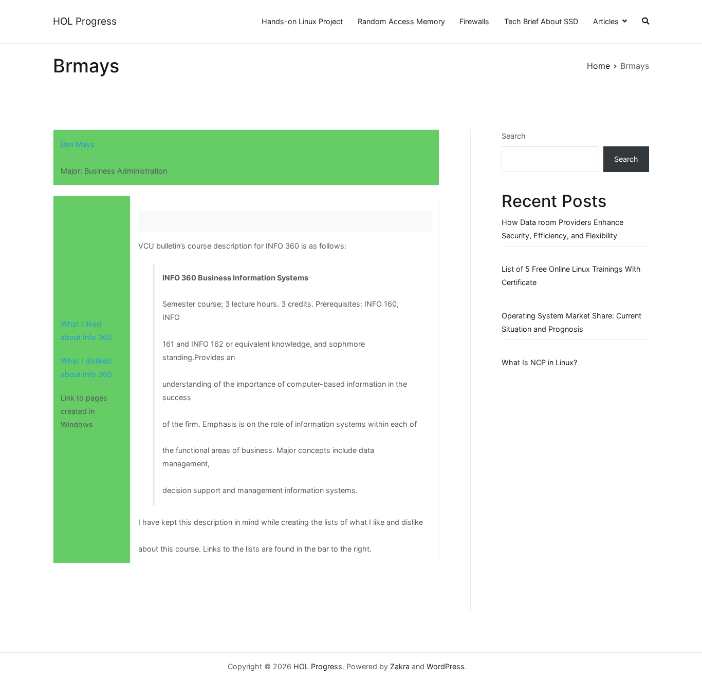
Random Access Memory (401, 21)
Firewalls (474, 21)
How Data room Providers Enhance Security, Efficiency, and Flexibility (562, 229)
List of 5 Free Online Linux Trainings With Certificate (571, 275)
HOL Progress (85, 21)
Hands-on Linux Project (302, 21)
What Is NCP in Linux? (539, 362)
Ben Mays (78, 144)
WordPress (446, 666)
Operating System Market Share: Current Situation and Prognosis (571, 322)
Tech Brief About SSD (541, 21)
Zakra (400, 666)
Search (514, 135)
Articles (606, 21)
